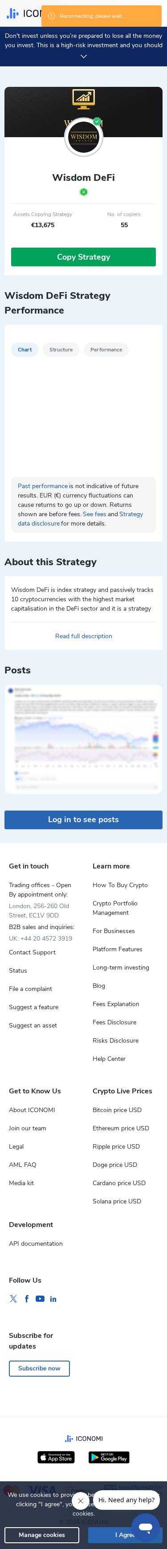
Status (18, 970)
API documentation (36, 1243)
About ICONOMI (32, 1110)
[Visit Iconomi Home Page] (35, 13)
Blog (99, 986)
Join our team (27, 1128)
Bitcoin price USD (117, 1110)
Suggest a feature (33, 1007)
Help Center (109, 1059)
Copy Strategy (83, 257)
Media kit (21, 1183)
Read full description (83, 636)
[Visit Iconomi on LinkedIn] (53, 1299)
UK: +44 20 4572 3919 (40, 938)
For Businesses (114, 931)
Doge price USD (115, 1165)
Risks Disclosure (115, 1040)
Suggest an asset (33, 1025)
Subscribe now (39, 1368)
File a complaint (30, 989)
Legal (16, 1146)
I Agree (125, 1535)
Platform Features (118, 949)
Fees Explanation (116, 1004)
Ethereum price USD (121, 1128)
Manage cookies (42, 1535)
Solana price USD (117, 1201)
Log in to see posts (83, 819)
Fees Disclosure (114, 1022)
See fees (94, 514)
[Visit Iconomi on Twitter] (13, 1299)
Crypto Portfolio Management (115, 908)
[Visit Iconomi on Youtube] (40, 1299)
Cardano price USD (119, 1183)
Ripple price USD (116, 1146)
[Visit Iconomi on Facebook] (26, 1299)
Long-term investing (121, 967)
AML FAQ (23, 1165)
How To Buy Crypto (120, 885)
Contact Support (32, 952)
